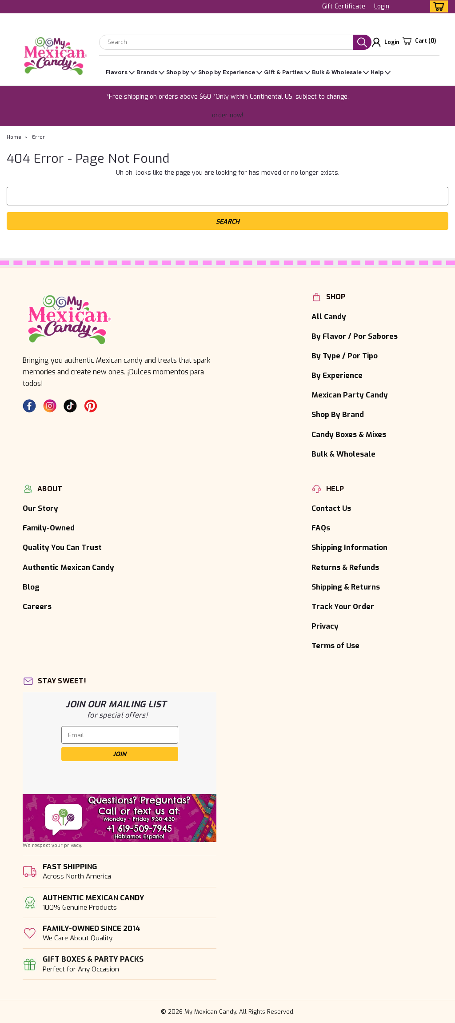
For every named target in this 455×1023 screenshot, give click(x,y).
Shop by (177, 72)
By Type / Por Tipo (344, 356)
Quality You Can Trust (62, 547)
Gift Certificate (343, 6)
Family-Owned (49, 528)
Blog (31, 587)
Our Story (40, 508)
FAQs (320, 528)
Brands (146, 72)
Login (381, 6)
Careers (37, 606)
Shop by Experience (226, 72)
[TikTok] (70, 406)
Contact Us (331, 508)
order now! (227, 115)
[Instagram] (49, 406)
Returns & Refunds (345, 567)
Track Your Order (342, 606)
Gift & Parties (283, 72)
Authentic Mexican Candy (68, 567)
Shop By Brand (337, 414)
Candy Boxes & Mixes (348, 434)
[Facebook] (29, 406)
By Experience (337, 375)
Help (377, 72)
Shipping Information (349, 547)
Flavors (117, 72)
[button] (119, 818)
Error (38, 137)
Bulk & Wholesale (337, 72)
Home (14, 137)
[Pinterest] (90, 406)
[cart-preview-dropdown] (437, 6)
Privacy (325, 626)
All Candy (328, 316)
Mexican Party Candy (349, 395)
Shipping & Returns (345, 587)
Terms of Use (335, 645)
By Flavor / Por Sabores (354, 336)
